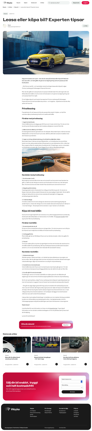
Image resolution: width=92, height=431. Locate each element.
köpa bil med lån (60, 216)
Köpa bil (16, 7)
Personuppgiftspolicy (49, 427)
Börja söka (65, 325)
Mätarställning (65, 385)
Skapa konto (76, 2)
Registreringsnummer (66, 379)
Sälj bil (25, 2)
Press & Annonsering (35, 412)
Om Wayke (33, 410)
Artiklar (42, 2)
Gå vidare (72, 392)
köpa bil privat (53, 308)
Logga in (85, 2)
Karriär (31, 414)
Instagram (76, 412)
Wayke (4, 7)
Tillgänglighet (62, 412)
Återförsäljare (33, 416)
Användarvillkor (62, 427)
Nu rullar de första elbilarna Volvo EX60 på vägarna (71, 358)
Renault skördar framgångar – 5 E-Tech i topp (42, 358)
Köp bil (18, 2)
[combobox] (58, 2)
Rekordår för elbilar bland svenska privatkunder (12, 358)
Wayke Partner (48, 412)
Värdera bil (34, 2)
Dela (86, 26)
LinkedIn (76, 410)
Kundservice (62, 410)
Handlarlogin (48, 410)
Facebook (76, 414)
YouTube (76, 416)
